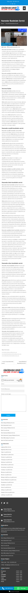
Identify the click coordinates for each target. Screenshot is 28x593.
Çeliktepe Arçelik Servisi (6, 495)
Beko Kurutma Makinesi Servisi (8, 432)
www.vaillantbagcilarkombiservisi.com (10, 355)
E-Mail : (3, 564)
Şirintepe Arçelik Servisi (6, 462)
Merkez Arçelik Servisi (6, 474)
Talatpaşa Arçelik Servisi (6, 459)
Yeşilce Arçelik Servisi (6, 452)
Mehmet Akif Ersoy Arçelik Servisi (9, 477)
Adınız (2, 383)
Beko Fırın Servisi (5, 430)
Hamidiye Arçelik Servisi (6, 484)
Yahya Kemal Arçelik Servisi (7, 454)
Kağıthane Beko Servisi (6, 449)
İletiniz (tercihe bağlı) (6, 394)
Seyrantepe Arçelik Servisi (7, 467)
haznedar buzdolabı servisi (14, 47)
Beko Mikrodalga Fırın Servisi (8, 438)
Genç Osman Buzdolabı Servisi (7, 362)
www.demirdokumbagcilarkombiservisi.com (11, 354)
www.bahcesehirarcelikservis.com (9, 352)
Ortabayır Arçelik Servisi (6, 469)
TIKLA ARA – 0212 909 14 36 (13, 1)
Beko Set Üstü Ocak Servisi (7, 440)
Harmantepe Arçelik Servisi (7, 482)
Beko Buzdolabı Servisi (6, 425)
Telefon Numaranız (5, 389)
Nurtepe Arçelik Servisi (6, 472)
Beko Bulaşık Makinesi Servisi (7, 422)
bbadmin (4, 47)
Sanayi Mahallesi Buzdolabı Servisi (21, 362)
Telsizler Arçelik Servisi (6, 457)
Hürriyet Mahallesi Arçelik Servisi (8, 479)
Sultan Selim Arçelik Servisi (7, 464)
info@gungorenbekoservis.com (12, 564)
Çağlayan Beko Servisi (6, 447)
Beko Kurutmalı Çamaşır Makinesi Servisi (10, 435)
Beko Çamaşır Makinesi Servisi (8, 427)
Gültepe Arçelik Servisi (6, 489)
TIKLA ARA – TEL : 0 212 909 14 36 (8, 562)
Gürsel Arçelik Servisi (6, 487)
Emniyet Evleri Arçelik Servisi (7, 492)
